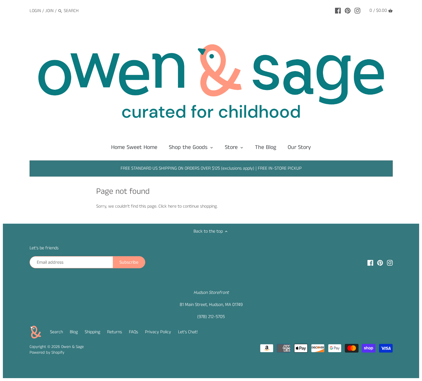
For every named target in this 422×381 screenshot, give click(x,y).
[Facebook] (338, 10)
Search (56, 332)
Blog (74, 332)
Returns (114, 332)
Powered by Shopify (47, 352)
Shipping (92, 332)
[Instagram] (357, 10)
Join (49, 10)
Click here (167, 206)
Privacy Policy (158, 332)
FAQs (133, 332)
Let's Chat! (188, 332)
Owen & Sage (72, 347)
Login (35, 10)
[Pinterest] (348, 10)
